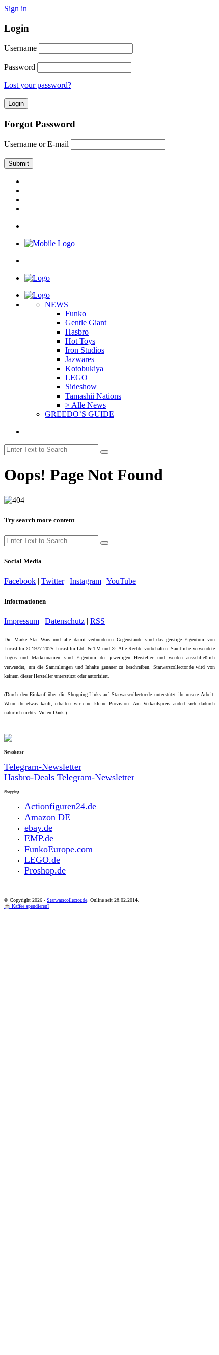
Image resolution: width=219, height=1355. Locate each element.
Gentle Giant (85, 322)
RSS (97, 621)
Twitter (52, 581)
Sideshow (81, 386)
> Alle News (85, 405)
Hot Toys (80, 341)
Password (19, 67)
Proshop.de (45, 870)
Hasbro (77, 331)
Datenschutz (65, 621)
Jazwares (79, 359)
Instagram (85, 581)
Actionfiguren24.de (60, 806)
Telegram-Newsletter (42, 767)
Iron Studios (84, 350)
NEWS (56, 304)
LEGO (76, 377)
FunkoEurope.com (58, 849)
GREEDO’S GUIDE (79, 414)
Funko (75, 313)
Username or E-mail (36, 144)
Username (20, 48)
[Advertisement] (109, 1023)
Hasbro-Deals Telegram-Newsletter (69, 777)
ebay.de (38, 828)
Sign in (15, 8)
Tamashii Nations (93, 396)
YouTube (121, 581)
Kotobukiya (84, 368)
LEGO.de (42, 860)
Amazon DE (47, 817)
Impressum (21, 621)
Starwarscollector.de (67, 900)
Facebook (20, 581)
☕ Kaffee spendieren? (26, 906)
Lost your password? (37, 85)
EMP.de (38, 838)
